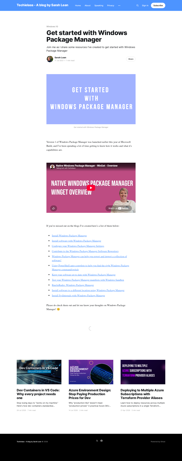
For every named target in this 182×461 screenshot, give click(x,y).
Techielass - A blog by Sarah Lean (42, 5)
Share (130, 59)
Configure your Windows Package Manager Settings (78, 246)
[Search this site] (138, 5)
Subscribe (158, 5)
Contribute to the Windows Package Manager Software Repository (85, 251)
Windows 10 (52, 26)
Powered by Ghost (158, 442)
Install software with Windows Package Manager (76, 240)
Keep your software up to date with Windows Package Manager (84, 274)
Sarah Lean (60, 57)
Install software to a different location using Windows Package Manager (88, 290)
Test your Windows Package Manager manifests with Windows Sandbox (88, 279)
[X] (97, 441)
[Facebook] (102, 441)
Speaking (98, 5)
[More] (119, 5)
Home (78, 5)
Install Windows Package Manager (69, 235)
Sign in (145, 5)
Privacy (110, 5)
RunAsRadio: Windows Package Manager (73, 285)
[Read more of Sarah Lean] (49, 59)
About (88, 5)
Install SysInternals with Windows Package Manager (78, 295)
